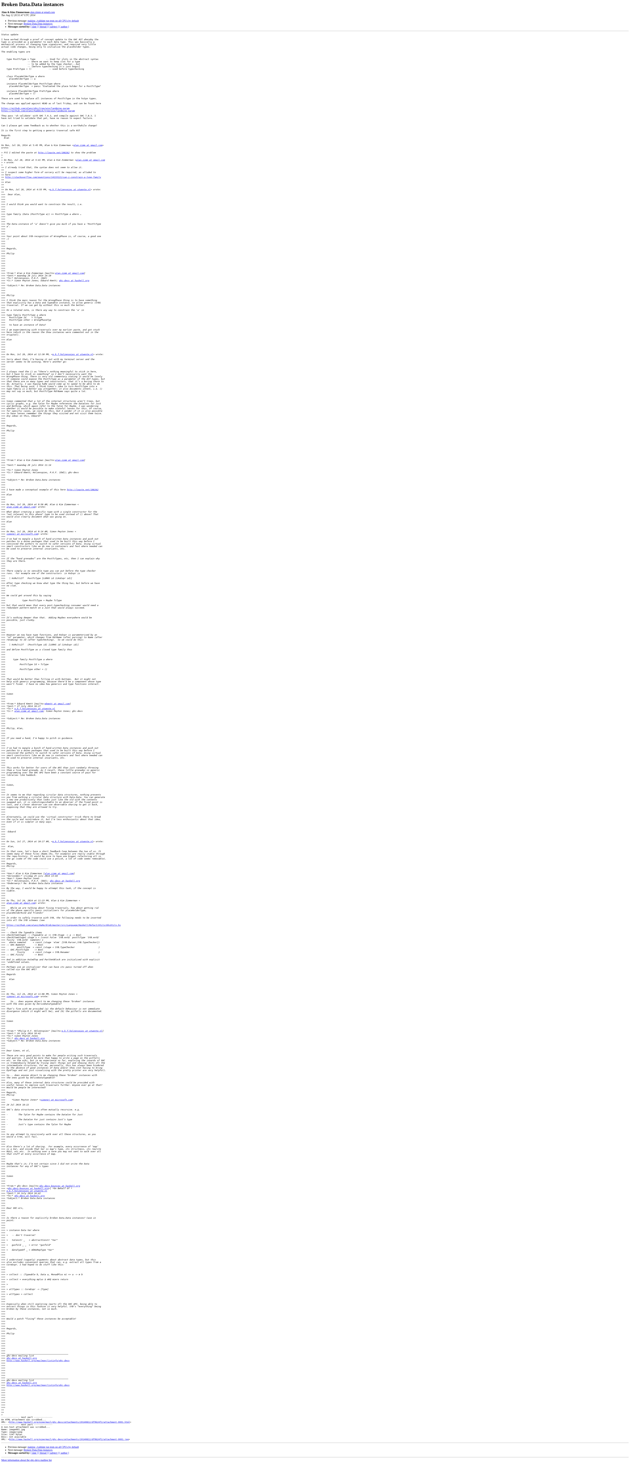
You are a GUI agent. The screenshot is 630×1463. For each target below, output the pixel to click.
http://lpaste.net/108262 (54, 152)
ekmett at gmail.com (57, 703)
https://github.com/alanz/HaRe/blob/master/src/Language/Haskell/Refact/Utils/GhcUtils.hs (64, 925)
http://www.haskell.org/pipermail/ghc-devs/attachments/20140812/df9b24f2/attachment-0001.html (69, 1422)
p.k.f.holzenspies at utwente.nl (70, 189)
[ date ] (34, 26)
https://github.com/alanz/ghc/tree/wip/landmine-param (35, 108)
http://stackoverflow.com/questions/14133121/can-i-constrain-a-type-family (53, 177)
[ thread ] (43, 26)
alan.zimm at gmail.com (42, 12)
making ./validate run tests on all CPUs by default (53, 20)
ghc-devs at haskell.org (74, 280)
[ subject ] (54, 26)
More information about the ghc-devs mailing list (26, 1460)
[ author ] (64, 26)
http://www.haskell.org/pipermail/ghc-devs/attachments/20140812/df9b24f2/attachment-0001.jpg (69, 1439)
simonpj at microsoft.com (22, 534)
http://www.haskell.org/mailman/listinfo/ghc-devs (38, 1360)
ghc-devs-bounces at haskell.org (59, 1186)
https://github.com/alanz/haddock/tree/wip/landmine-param (38, 111)
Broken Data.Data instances (38, 23)
